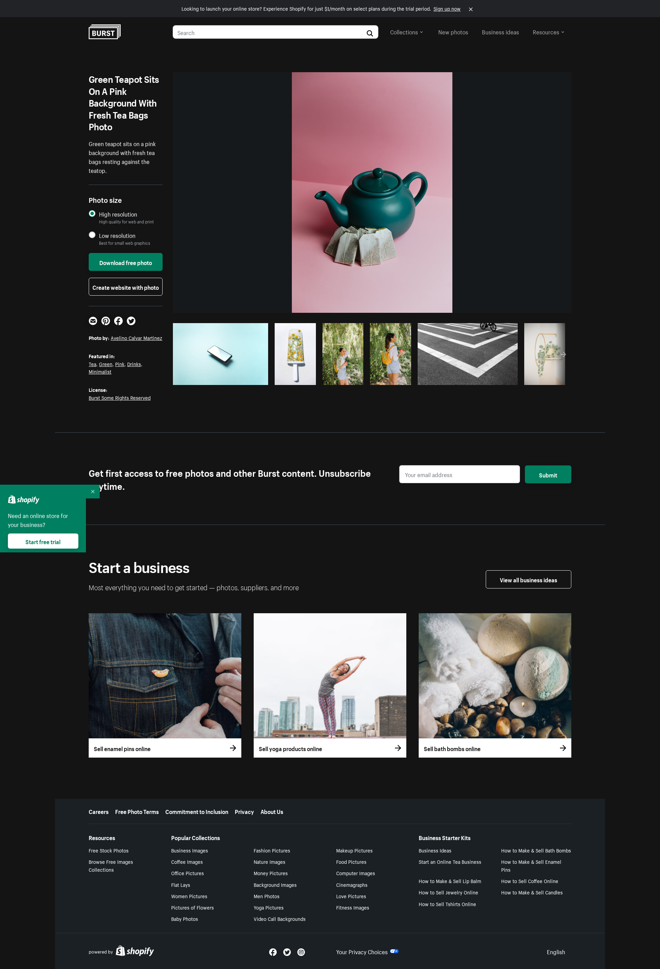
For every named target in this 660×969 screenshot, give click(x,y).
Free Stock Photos (109, 850)
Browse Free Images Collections (111, 865)
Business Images (189, 850)
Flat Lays (180, 884)
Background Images (275, 884)
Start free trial (42, 541)
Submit (548, 474)
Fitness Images (352, 907)
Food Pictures (351, 861)
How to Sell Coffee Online (529, 880)
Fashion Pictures (272, 850)
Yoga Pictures (269, 907)
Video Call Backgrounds (280, 918)
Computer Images (355, 873)
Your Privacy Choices (362, 951)
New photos (453, 31)
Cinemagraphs (351, 884)
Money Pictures (271, 873)
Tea (92, 363)
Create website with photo (125, 286)
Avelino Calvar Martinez (136, 337)
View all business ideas (528, 579)
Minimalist (100, 371)
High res (220, 378)
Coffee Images (187, 861)
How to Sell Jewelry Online (448, 892)
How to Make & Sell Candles (532, 892)
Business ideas (500, 31)
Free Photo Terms (137, 810)
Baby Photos (184, 918)
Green (105, 363)
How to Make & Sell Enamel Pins (531, 865)
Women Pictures (189, 896)
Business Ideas (435, 850)
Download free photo (125, 261)
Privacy (244, 810)
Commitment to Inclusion (196, 810)
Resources (546, 31)
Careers (99, 810)
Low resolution (117, 235)
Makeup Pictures (354, 850)
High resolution (118, 214)
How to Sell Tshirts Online (447, 903)
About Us (272, 810)
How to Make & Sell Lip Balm (450, 880)
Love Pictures (351, 896)
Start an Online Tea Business (450, 861)
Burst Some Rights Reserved (120, 397)
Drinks (134, 363)
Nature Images (269, 861)
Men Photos (266, 896)
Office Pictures (187, 873)
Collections (404, 31)
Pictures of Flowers (192, 907)
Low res (247, 378)
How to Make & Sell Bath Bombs (536, 850)
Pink (119, 363)
